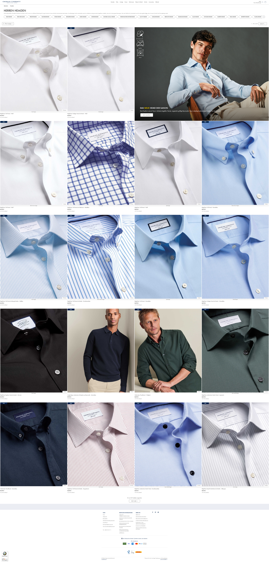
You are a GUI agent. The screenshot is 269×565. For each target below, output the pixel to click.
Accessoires (151, 2)
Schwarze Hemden (208, 16)
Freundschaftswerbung (141, 518)
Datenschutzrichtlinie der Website (125, 518)
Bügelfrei (140, 48)
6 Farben (199, 391)
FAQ (104, 514)
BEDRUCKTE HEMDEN (169, 16)
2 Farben (199, 204)
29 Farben (64, 110)
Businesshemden (45, 16)
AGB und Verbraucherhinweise (124, 515)
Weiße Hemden (57, 16)
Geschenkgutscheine (141, 516)
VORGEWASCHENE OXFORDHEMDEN (127, 16)
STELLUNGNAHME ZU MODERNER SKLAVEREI (124, 530)
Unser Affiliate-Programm (142, 520)
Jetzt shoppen (146, 115)
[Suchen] (262, 2)
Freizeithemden (33, 16)
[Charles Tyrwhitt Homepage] (11, 2)
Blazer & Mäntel (139, 2)
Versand (105, 516)
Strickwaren (131, 2)
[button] (134, 501)
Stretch (140, 57)
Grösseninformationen (109, 520)
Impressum (121, 532)
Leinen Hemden (83, 16)
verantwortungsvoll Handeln (141, 528)
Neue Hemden (9, 16)
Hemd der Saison (21, 16)
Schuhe (145, 2)
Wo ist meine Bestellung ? (109, 526)
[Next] (264, 17)
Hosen (126, 2)
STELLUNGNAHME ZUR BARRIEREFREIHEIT (124, 524)
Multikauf (105, 522)
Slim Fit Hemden (143, 16)
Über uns (138, 514)
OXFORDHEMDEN (94, 16)
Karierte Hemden (221, 16)
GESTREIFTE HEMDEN (245, 16)
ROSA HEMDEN (233, 16)
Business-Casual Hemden (109, 16)
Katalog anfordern (140, 525)
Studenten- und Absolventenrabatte (140, 523)
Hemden (113, 2)
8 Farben (266, 485)
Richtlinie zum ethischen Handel (125, 527)
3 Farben (131, 391)
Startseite (6, 6)
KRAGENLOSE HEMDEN (182, 16)
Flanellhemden (257, 16)
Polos (117, 2)
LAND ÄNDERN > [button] (163, 559)
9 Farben (131, 110)
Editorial (157, 2)
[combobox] (262, 23)
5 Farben (64, 204)
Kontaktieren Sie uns (108, 524)
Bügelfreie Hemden (70, 16)
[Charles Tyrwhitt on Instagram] (156, 512)
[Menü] (7, 552)
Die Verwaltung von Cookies (126, 521)
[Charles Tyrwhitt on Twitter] (159, 512)
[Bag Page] (265, 2)
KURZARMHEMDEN (156, 16)
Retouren (105, 518)
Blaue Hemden (196, 16)
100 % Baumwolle (139, 38)
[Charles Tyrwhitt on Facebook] (153, 512)
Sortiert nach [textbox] (262, 23)
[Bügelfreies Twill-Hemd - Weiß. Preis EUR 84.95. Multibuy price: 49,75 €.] (33, 69)
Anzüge (121, 2)
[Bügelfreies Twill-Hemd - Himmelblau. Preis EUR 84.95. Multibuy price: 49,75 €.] (168, 257)
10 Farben (266, 391)
